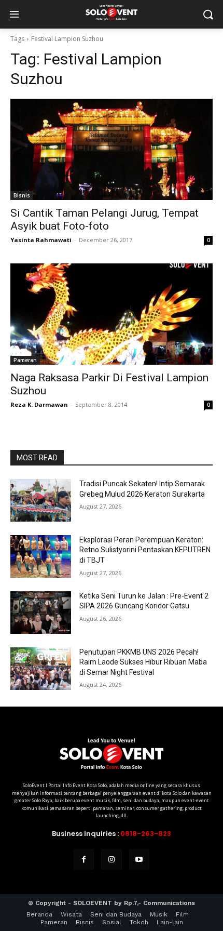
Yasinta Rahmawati (41, 240)
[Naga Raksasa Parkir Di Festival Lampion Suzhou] (111, 314)
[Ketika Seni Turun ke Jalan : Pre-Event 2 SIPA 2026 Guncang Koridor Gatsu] (40, 612)
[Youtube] (139, 859)
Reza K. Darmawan (39, 404)
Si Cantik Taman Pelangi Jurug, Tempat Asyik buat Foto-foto (104, 219)
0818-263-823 (145, 834)
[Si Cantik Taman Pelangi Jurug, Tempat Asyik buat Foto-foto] (111, 149)
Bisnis (21, 195)
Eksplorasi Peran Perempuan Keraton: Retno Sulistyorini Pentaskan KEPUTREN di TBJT (145, 550)
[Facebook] (84, 859)
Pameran (25, 360)
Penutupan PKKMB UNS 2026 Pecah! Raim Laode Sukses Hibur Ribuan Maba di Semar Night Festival (143, 662)
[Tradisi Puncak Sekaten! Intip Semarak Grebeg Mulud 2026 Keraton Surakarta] (40, 500)
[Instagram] (111, 859)
